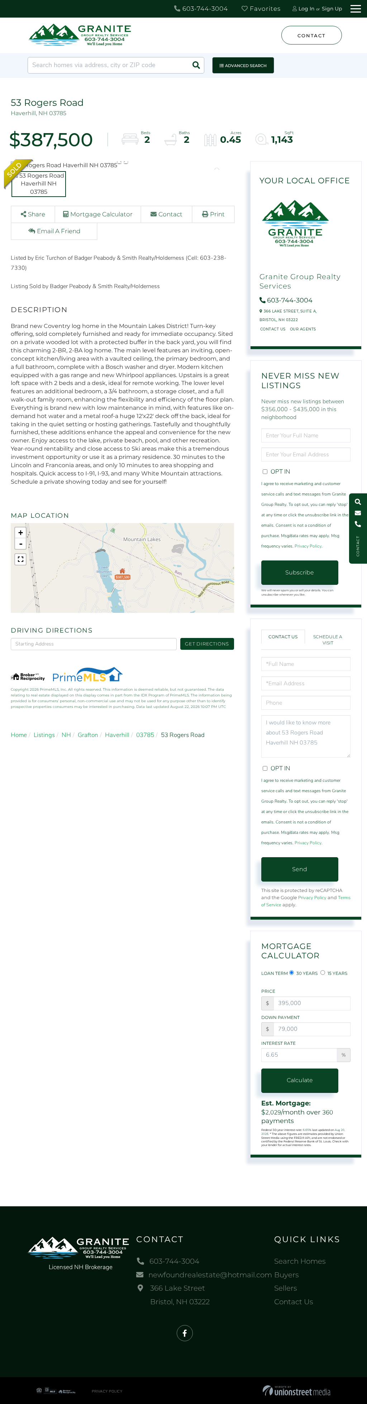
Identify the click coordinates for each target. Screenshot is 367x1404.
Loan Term (274, 973)
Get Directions (207, 644)
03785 (145, 735)
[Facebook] (184, 1333)
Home (19, 735)
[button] (196, 65)
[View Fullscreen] (20, 559)
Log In (306, 8)
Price (268, 991)
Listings (44, 735)
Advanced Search (246, 65)
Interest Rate (278, 1043)
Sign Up (332, 8)
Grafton (88, 735)
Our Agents (303, 329)
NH (66, 735)
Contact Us (273, 329)
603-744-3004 (204, 8)
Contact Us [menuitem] (293, 1301)
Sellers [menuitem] (285, 1288)
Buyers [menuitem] (286, 1275)
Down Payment (280, 1017)
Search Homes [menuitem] (300, 1261)
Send (299, 869)
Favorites (264, 8)
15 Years (337, 973)
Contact (311, 35)
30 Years (306, 973)
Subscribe (299, 572)
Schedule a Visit (327, 639)
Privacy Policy (308, 546)
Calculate (300, 1080)
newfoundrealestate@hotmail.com (210, 1275)
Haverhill (117, 735)
